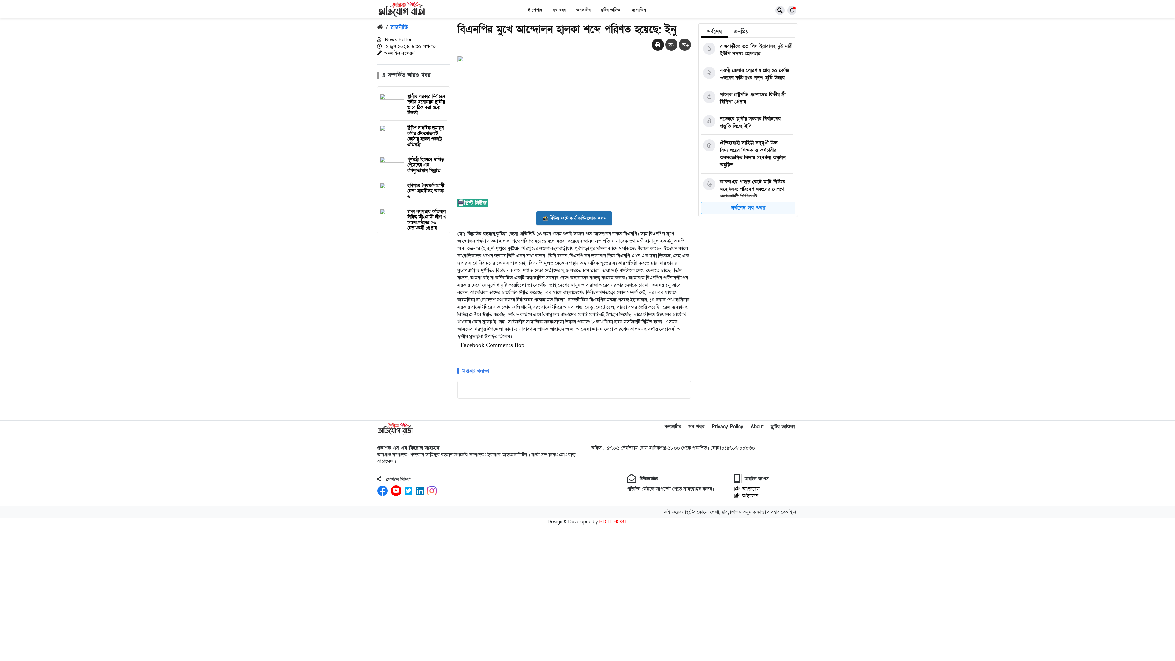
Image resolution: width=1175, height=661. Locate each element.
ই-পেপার (535, 10)
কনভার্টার (583, 10)
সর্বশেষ (714, 31)
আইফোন (750, 496)
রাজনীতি (399, 27)
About (757, 426)
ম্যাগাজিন (639, 10)
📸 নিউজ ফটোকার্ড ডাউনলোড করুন (574, 218)
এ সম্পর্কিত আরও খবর (406, 75)
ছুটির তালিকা (611, 10)
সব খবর (559, 10)
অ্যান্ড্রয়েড (751, 489)
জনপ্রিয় (741, 31)
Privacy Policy (727, 426)
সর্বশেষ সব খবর (748, 207)
